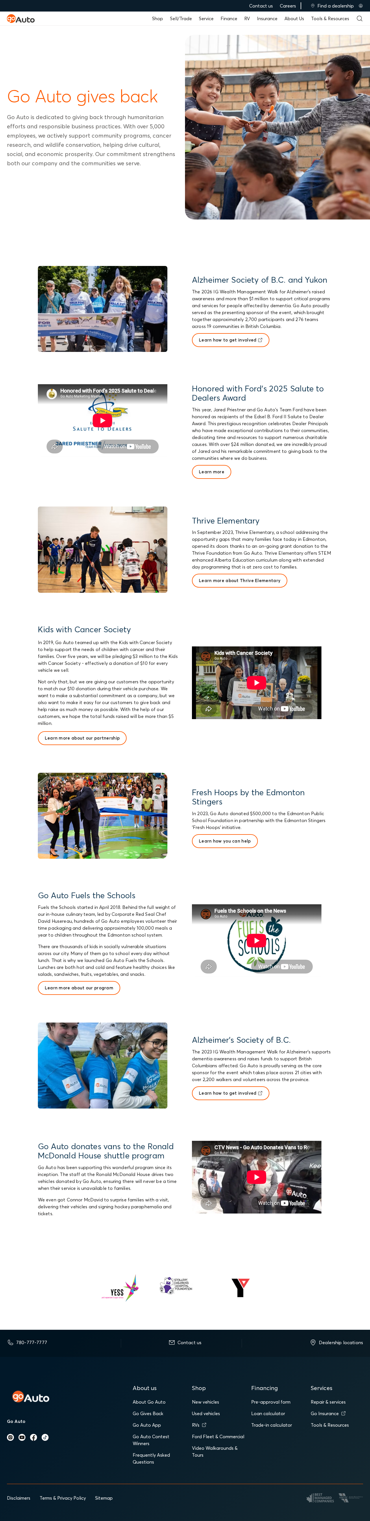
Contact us (261, 6)
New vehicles (205, 1402)
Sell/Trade (181, 18)
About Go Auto (149, 1402)
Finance (229, 18)
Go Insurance (325, 1413)
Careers (288, 6)
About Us (294, 18)
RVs (195, 1425)
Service (206, 18)
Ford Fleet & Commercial (218, 1436)
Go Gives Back (148, 1413)
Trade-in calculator (271, 1425)
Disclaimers (18, 1498)
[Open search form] (359, 18)
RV (247, 18)
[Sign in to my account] (360, 5)
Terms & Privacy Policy (63, 1498)
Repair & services (328, 1402)
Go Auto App (147, 1425)
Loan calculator (268, 1413)
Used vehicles (206, 1413)
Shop (157, 18)
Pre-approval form (271, 1402)
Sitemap (104, 1498)
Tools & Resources (330, 18)
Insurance (267, 18)
